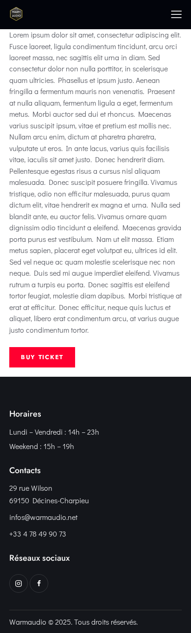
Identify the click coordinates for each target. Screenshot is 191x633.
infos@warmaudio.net (43, 517)
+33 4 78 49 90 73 (37, 533)
